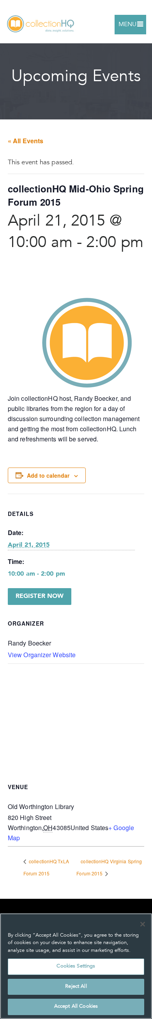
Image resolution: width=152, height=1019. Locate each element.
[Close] (142, 924)
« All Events (25, 140)
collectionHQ (41, 24)
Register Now (40, 596)
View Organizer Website (42, 654)
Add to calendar (48, 475)
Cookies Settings (76, 966)
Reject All (76, 986)
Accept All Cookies (76, 1006)
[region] (76, 966)
